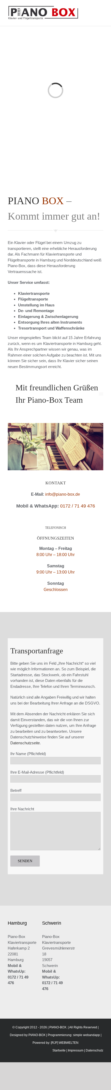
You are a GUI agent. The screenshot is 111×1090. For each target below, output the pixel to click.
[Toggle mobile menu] (101, 8)
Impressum (75, 1050)
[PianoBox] (55, 425)
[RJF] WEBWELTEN (64, 1043)
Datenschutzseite (25, 743)
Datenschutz (94, 1050)
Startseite (59, 1050)
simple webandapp (86, 1035)
